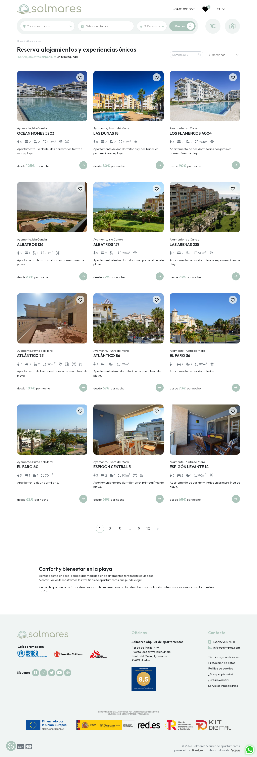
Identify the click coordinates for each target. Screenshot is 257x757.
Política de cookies (220, 668)
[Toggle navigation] (236, 9)
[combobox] (220, 9)
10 (148, 528)
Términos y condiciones (224, 657)
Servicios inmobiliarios (223, 686)
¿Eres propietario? (220, 674)
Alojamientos (33, 41)
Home (20, 41)
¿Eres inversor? (218, 680)
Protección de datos (221, 663)
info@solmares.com (226, 647)
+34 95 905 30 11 (184, 9)
